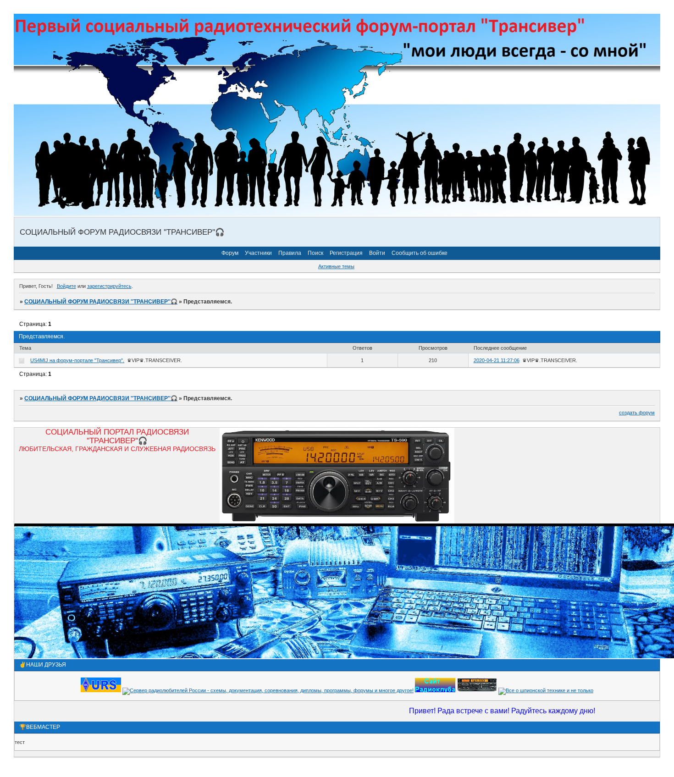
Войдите (66, 286)
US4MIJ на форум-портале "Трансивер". (77, 360)
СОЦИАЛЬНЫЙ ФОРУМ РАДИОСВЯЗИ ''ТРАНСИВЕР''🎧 (100, 301)
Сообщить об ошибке (419, 253)
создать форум (637, 412)
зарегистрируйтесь (109, 286)
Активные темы (336, 266)
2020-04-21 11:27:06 (496, 360)
